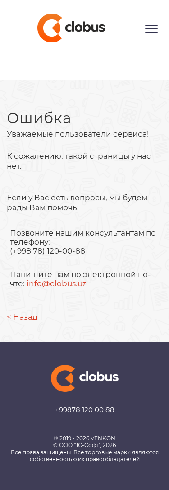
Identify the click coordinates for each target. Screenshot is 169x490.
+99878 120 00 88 (84, 409)
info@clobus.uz (57, 283)
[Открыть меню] (151, 29)
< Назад (22, 316)
